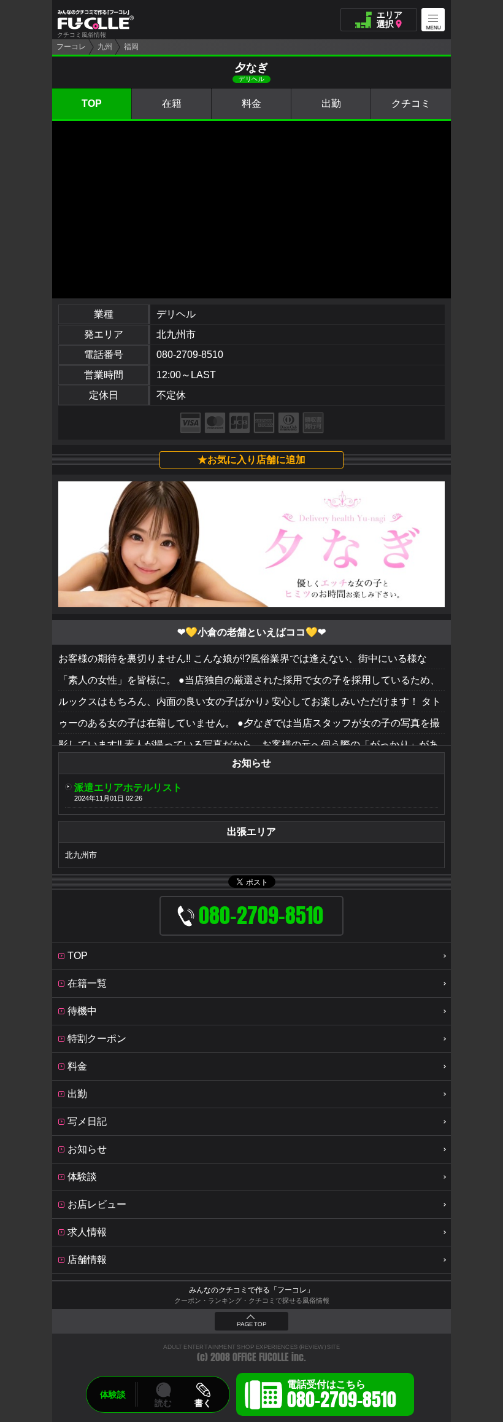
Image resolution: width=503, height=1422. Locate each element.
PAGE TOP (251, 1324)
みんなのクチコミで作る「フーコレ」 (251, 1290)
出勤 (331, 103)
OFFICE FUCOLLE (260, 1357)
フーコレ (71, 46)
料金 (251, 103)
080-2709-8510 (189, 354)
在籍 (172, 103)
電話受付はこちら (341, 1396)
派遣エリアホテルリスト (128, 787)
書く (203, 1403)
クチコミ (411, 103)
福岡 (131, 46)
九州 (105, 46)
